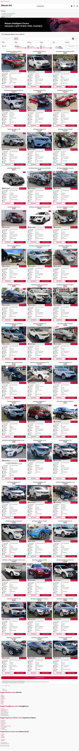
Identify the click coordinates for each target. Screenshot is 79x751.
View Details (8, 86)
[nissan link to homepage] (40, 6)
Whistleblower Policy (5, 743)
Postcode (29, 42)
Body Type (4, 46)
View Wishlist (23, 71)
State (54, 42)
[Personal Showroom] (74, 6)
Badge (16, 42)
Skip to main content (5, 1)
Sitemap (2, 740)
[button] (77, 6)
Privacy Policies (4, 742)
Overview (3, 10)
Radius (41, 42)
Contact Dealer (19, 86)
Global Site (3, 739)
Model (3, 42)
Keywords (67, 42)
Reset (16, 38)
